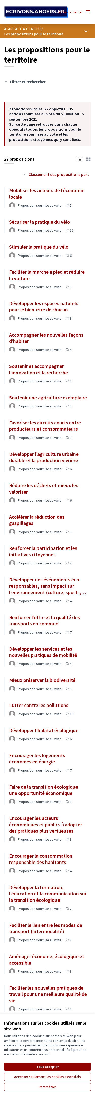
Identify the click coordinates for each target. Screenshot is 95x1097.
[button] (79, 159)
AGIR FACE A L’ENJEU (22, 28)
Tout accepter (47, 1066)
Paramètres (48, 1087)
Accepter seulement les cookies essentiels (47, 1076)
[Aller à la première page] (36, 12)
